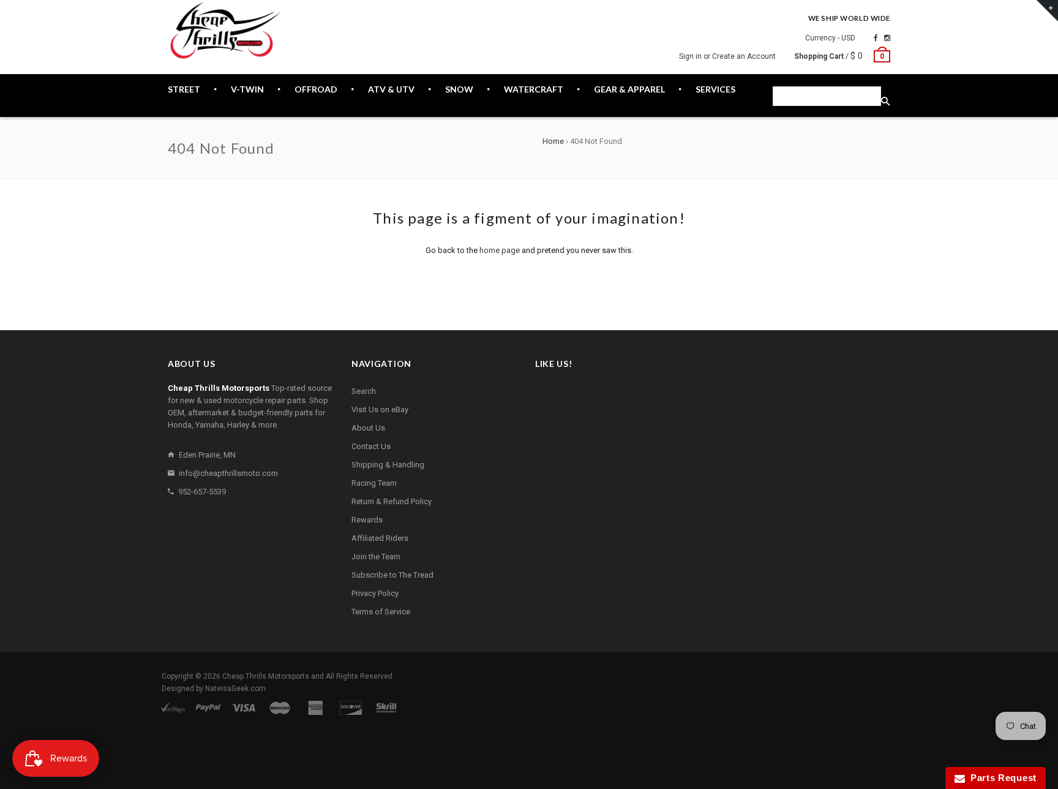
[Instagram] (887, 38)
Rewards (367, 519)
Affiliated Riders (379, 538)
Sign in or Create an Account (727, 56)
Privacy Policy (375, 593)
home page (499, 250)
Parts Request (1001, 777)
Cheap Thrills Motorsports (265, 676)
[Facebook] (876, 38)
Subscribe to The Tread (392, 574)
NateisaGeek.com (235, 688)
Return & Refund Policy (391, 501)
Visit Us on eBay (379, 409)
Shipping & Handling (387, 464)
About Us (368, 427)
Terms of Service (380, 611)
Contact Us (371, 446)
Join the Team (375, 556)
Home (553, 141)
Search (363, 391)
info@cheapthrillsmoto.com (228, 473)
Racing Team (374, 483)
